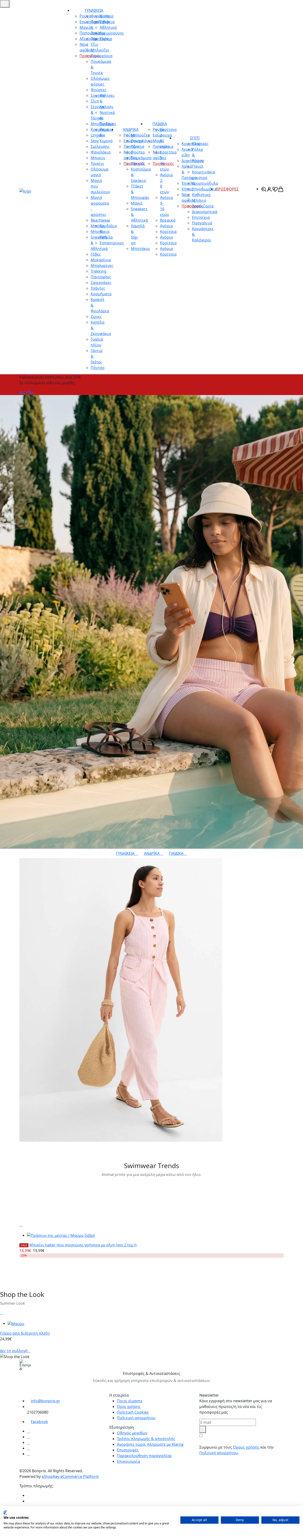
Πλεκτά (137, 163)
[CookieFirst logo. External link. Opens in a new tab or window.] (5, 1512)
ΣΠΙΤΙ (195, 138)
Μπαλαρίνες (102, 265)
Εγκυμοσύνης (112, 33)
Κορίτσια (168, 231)
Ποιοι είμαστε (130, 1400)
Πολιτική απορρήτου (136, 1417)
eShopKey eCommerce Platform (70, 1476)
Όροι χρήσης (129, 1406)
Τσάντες (98, 288)
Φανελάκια (101, 152)
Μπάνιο (199, 200)
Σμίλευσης (100, 146)
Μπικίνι (98, 157)
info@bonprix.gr (45, 1400)
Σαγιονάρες (101, 282)
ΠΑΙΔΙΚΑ (159, 123)
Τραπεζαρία (203, 206)
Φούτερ (107, 16)
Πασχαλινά (202, 223)
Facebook (39, 1421)
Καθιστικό (201, 194)
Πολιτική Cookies (133, 1412)
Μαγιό (137, 203)
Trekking (98, 271)
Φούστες (99, 89)
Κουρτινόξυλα (205, 183)
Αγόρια (166, 225)
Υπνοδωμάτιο (204, 189)
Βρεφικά (167, 220)
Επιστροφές (128, 1450)
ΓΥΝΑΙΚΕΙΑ (94, 10)
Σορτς (105, 38)
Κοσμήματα (101, 294)
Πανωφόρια (101, 55)
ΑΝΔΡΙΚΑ (130, 129)
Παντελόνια (141, 140)
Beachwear (101, 220)
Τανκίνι (97, 163)
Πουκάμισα (141, 157)
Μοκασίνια (101, 259)
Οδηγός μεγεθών (132, 1433)
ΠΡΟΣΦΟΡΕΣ (227, 189)
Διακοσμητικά (204, 211)
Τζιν (134, 146)
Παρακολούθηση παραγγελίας (144, 1455)
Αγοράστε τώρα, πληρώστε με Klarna (150, 1444)
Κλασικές (200, 143)
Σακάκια (107, 21)
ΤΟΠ (25, 1145)
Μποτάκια (140, 248)
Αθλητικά (108, 27)
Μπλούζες (100, 50)
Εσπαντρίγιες (112, 242)
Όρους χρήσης (246, 1447)
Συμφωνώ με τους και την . (236, 1450)
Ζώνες (96, 316)
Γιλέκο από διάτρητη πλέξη (25, 1333)
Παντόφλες (101, 277)
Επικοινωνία (128, 1461)
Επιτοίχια (201, 217)
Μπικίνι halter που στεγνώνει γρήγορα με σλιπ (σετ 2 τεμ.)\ (83, 1245)
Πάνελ (197, 166)
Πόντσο (98, 367)
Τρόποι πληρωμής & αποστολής (146, 1438)
